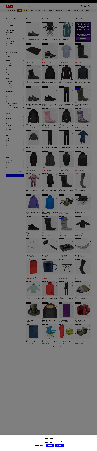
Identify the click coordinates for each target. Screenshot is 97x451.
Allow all (59, 445)
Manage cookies (39, 445)
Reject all (50, 445)
